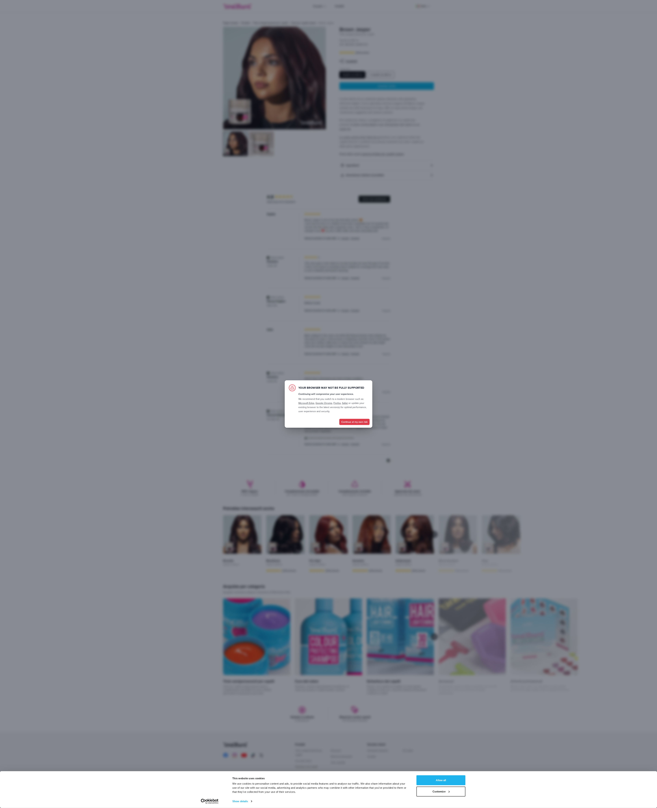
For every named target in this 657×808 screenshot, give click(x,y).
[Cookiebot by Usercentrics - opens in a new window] (210, 801)
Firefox (337, 403)
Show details (240, 801)
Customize (439, 791)
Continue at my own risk (354, 422)
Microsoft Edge (306, 403)
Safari (345, 403)
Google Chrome (323, 403)
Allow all (441, 780)
